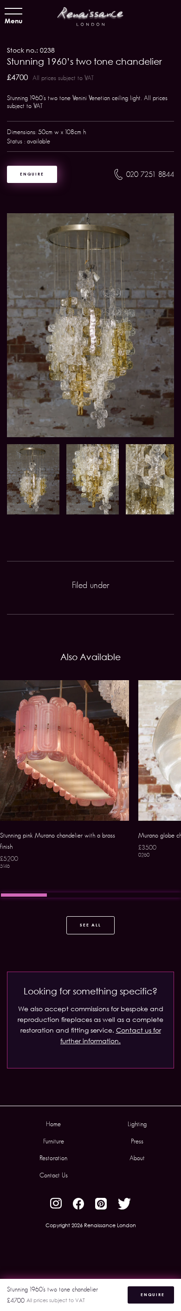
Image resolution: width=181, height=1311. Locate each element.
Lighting (137, 1124)
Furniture (53, 1141)
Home (53, 1124)
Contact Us (53, 1175)
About (137, 1158)
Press (137, 1141)
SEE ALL (90, 924)
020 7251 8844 (150, 174)
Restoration (53, 1158)
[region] (90, 789)
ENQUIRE (32, 173)
